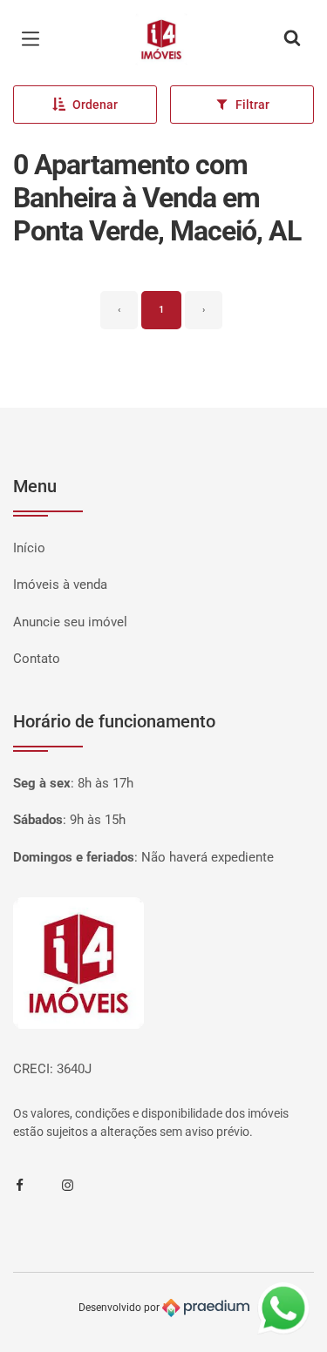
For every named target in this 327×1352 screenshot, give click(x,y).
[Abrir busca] (292, 39)
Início (29, 548)
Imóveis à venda (60, 584)
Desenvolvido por (120, 1307)
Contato (36, 658)
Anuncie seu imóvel (70, 622)
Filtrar (252, 105)
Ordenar (95, 105)
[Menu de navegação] (35, 39)
